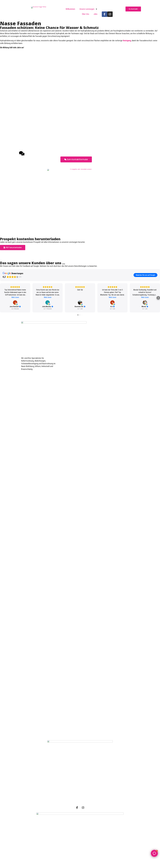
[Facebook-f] (104, 14)
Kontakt (80, 799)
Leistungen (80, 783)
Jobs (95, 14)
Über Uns (85, 14)
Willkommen (70, 9)
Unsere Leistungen (86, 9)
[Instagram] (110, 14)
